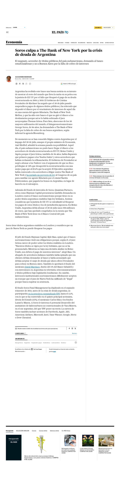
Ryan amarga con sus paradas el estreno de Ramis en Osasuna (101, 177)
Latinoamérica (55, 342)
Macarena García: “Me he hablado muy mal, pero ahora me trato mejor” (102, 226)
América (63, 342)
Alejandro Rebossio (23, 77)
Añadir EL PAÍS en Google (69, 83)
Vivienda (67, 42)
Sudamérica (46, 342)
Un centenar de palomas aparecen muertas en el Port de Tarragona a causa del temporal (99, 170)
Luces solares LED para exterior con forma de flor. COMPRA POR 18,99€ (87, 450)
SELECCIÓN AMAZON (22, 431)
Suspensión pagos (36, 342)
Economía (14, 42)
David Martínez (32, 267)
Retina (102, 42)
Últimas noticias (95, 156)
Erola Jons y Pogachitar (97, 208)
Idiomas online (54, 431)
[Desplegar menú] (7, 32)
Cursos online (43, 431)
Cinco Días (96, 42)
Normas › (74, 333)
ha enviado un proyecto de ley (40, 175)
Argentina (27, 342)
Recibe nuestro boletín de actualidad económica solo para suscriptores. (38, 328)
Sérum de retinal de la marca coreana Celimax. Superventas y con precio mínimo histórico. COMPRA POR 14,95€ (41, 457)
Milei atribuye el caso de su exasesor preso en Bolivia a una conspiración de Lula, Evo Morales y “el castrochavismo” (101, 184)
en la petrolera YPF (44, 293)
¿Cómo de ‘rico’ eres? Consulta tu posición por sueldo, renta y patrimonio (102, 213)
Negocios (89, 42)
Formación (74, 42)
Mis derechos (81, 42)
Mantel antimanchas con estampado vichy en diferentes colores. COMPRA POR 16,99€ (105, 451)
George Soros (19, 342)
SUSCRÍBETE (98, 27)
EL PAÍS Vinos (66, 431)
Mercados (60, 42)
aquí (54, 351)
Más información (19, 351)
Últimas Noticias (109, 42)
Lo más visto (93, 199)
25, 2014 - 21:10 (28, 78)
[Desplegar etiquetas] (76, 342)
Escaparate (9, 431)
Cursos (34, 431)
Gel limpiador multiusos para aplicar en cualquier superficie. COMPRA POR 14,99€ (69, 451)
